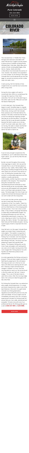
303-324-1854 (14, 12)
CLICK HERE (20, 305)
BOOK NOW (14, 15)
